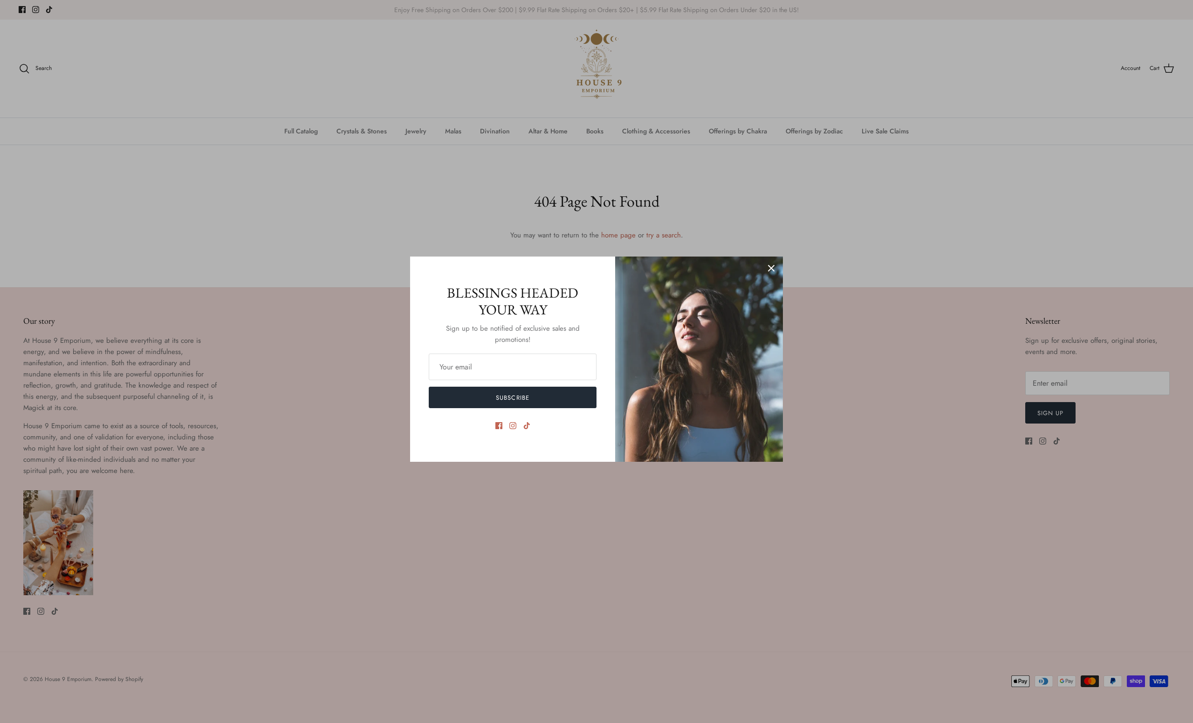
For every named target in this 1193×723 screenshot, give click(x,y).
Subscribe (512, 397)
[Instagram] (512, 425)
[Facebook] (498, 425)
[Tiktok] (526, 425)
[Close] (771, 268)
